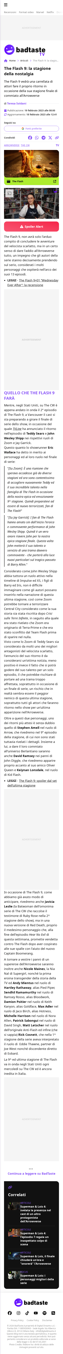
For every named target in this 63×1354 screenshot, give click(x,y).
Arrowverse (11, 145)
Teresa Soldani (16, 103)
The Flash (17, 181)
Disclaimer (47, 1320)
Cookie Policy (33, 1320)
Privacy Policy (17, 1320)
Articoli (24, 60)
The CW (25, 145)
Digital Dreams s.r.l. (46, 1325)
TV (57, 145)
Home (12, 60)
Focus (24, 1271)
